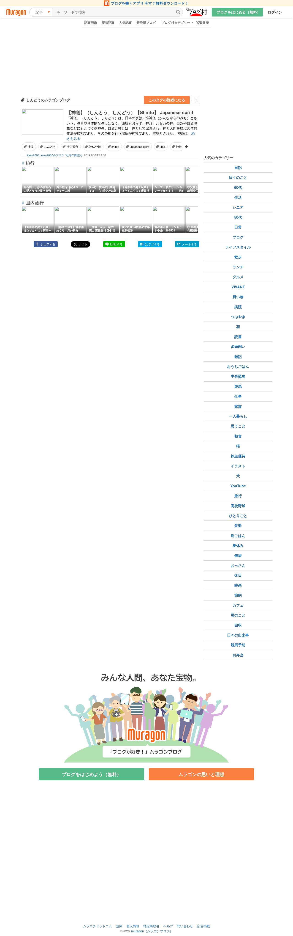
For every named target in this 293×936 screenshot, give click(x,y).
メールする (189, 244)
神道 (30, 146)
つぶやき (238, 316)
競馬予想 (238, 644)
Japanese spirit (139, 146)
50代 (238, 217)
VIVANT (238, 286)
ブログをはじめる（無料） (238, 12)
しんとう (50, 146)
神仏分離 (95, 146)
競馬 (238, 386)
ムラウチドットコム (97, 926)
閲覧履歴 (202, 22)
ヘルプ (168, 926)
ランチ (238, 267)
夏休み (238, 545)
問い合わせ (185, 926)
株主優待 (238, 456)
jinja (162, 146)
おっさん (238, 565)
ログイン (275, 12)
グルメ (238, 276)
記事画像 (90, 22)
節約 (238, 595)
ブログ (238, 237)
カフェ (238, 605)
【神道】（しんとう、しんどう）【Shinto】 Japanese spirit (130, 112)
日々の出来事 (238, 635)
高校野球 (238, 505)
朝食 (238, 436)
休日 (238, 575)
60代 (238, 187)
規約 (119, 926)
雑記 (238, 356)
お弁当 (238, 655)
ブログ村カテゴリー (175, 22)
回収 (238, 625)
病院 (238, 306)
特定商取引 (151, 926)
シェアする (48, 244)
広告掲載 (203, 926)
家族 (238, 406)
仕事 (238, 396)
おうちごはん (238, 366)
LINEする (116, 244)
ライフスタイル (238, 247)
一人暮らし (238, 416)
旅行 (238, 495)
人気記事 (125, 22)
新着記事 (108, 22)
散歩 (238, 256)
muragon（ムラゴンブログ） (152, 931)
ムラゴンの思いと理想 (201, 774)
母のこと (238, 615)
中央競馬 (238, 376)
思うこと (238, 426)
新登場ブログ (146, 22)
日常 (238, 227)
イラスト (238, 465)
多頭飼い (238, 346)
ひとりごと (238, 515)
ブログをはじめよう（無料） (91, 774)
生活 (238, 197)
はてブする (152, 244)
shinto (115, 146)
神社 (179, 146)
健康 (238, 555)
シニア (238, 207)
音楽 (238, 525)
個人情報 (132, 926)
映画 (238, 585)
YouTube (238, 485)
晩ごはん (238, 535)
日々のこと (238, 177)
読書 (238, 336)
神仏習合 (72, 146)
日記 (238, 167)
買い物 (238, 296)
